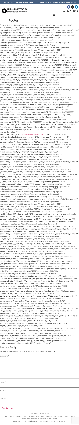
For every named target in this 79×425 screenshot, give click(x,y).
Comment (4, 356)
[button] (53, 15)
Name (3, 382)
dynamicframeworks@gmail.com (33, 134)
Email (3, 390)
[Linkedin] (76, 7)
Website (3, 399)
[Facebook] (68, 7)
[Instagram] (72, 7)
